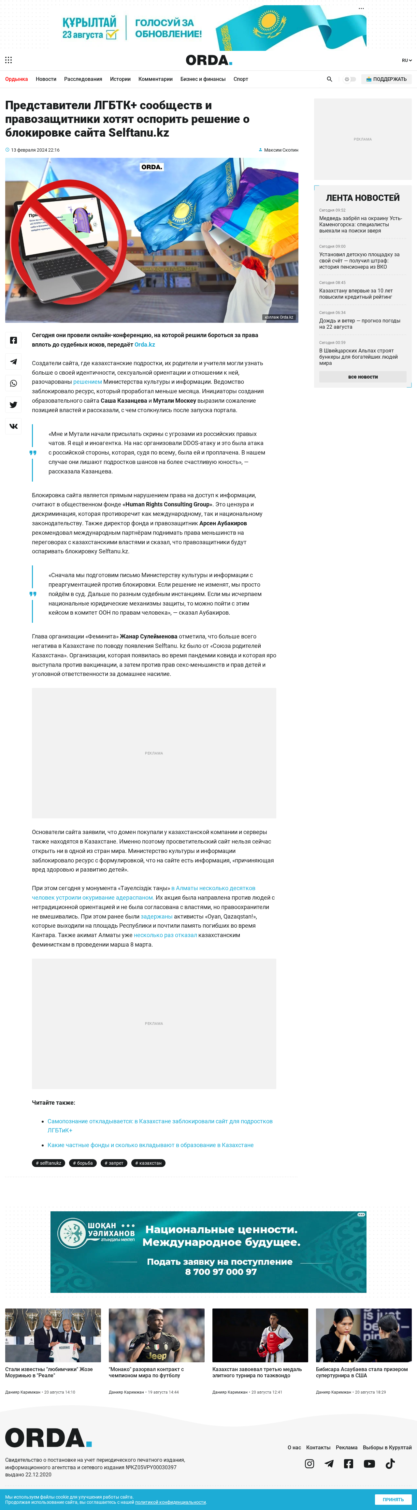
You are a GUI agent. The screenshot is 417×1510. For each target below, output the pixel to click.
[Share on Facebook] (13, 340)
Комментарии (155, 79)
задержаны (157, 916)
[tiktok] (390, 1466)
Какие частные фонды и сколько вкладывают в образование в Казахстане (151, 1145)
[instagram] (309, 1466)
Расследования (83, 79)
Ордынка (16, 79)
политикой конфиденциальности (170, 1502)
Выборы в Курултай (387, 1447)
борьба (85, 1163)
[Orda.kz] (48, 1453)
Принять (393, 1499)
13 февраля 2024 (29, 150)
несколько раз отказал (165, 935)
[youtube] (369, 1466)
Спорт (241, 79)
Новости (46, 79)
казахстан (150, 1163)
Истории (120, 79)
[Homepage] (209, 60)
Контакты (318, 1447)
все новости (363, 377)
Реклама (347, 1447)
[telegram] (329, 1466)
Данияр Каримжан (22, 1392)
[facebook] (348, 1466)
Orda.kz (145, 344)
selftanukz (50, 1163)
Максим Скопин (281, 150)
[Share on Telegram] (13, 361)
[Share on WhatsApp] (13, 383)
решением (87, 381)
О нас (294, 1447)
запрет (116, 1163)
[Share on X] (13, 404)
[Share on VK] (13, 426)
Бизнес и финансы (203, 79)
